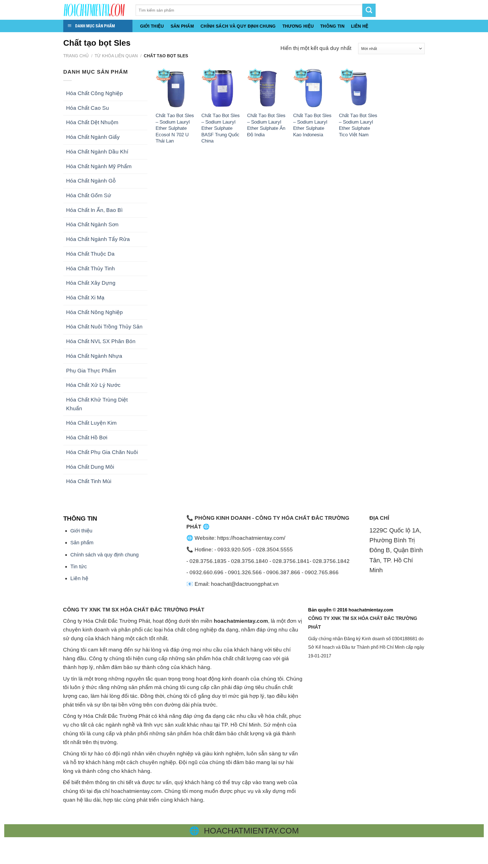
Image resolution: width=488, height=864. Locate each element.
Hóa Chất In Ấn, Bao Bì (94, 210)
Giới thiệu (152, 26)
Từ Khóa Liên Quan (116, 55)
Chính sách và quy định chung (238, 26)
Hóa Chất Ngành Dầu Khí (97, 152)
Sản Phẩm (182, 26)
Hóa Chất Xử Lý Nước (93, 385)
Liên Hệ (359, 26)
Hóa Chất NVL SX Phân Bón (101, 341)
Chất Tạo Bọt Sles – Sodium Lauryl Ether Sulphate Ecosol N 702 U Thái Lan (175, 128)
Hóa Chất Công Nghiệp (94, 93)
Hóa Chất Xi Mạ (85, 298)
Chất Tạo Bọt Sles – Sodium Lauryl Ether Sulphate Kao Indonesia (312, 125)
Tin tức (78, 566)
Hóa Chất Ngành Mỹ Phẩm (99, 166)
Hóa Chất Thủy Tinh (90, 268)
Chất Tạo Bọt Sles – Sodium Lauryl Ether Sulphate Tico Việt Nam (358, 125)
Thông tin (332, 26)
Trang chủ (76, 55)
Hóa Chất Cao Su (87, 108)
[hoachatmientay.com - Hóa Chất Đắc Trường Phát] (95, 10)
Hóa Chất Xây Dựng (91, 283)
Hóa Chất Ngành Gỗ (91, 181)
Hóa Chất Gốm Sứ (88, 195)
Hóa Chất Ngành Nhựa (94, 356)
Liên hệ (79, 578)
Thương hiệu (298, 26)
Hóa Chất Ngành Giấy (93, 137)
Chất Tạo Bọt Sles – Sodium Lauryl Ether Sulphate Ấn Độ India (266, 125)
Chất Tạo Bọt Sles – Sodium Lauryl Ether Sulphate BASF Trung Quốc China (220, 128)
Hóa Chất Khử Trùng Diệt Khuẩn (97, 404)
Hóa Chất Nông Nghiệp (94, 312)
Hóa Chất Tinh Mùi (88, 481)
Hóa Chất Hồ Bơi (86, 437)
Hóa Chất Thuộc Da (90, 254)
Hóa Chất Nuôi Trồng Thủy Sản (104, 327)
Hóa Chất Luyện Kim (91, 423)
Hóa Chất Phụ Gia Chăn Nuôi (102, 452)
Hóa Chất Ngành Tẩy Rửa (98, 239)
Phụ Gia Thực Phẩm (91, 371)
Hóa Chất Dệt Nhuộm (92, 122)
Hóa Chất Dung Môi (90, 467)
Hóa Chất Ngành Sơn (92, 224)
